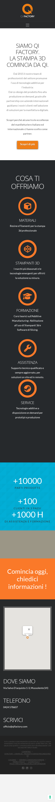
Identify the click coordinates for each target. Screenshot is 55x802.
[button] (27, 25)
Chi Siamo (12, 760)
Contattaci (26, 752)
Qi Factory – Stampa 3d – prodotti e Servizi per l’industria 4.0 (27, 755)
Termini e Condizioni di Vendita (31, 760)
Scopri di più (27, 144)
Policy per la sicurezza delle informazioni (27, 764)
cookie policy (34, 762)
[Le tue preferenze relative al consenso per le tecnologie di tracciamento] (50, 797)
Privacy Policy (19, 762)
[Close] (29, 629)
